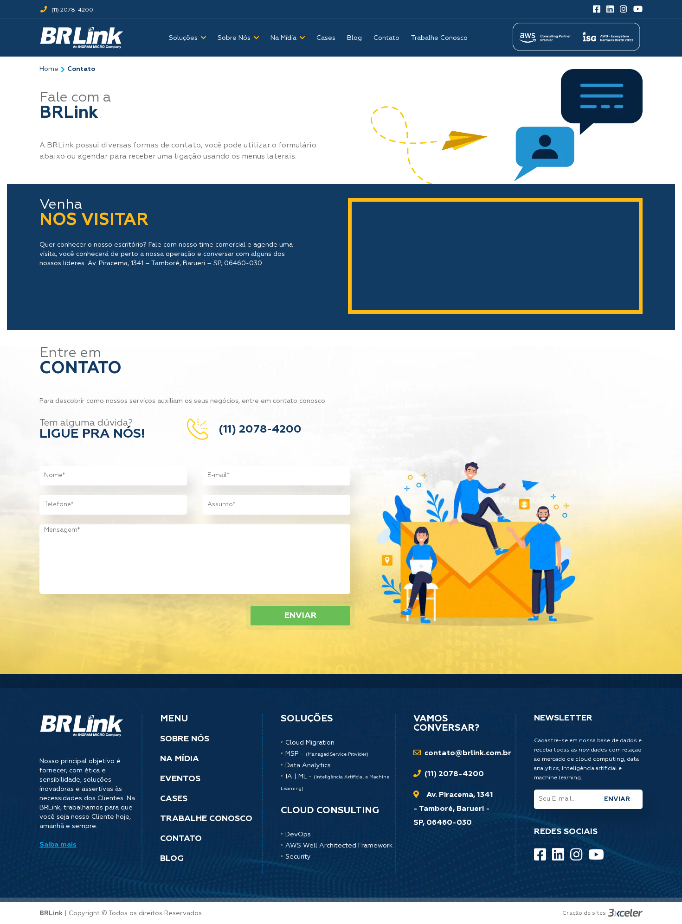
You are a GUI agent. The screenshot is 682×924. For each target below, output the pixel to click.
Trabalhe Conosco (439, 38)
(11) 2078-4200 (71, 10)
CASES (173, 799)
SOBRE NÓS (184, 739)
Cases (325, 38)
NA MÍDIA (179, 759)
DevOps (298, 834)
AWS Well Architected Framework (338, 845)
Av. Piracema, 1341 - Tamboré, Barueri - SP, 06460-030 (453, 809)
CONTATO (181, 839)
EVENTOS (180, 779)
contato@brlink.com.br (468, 753)
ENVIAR (300, 616)
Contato (386, 38)
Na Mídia (283, 38)
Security (298, 857)
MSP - (326, 754)
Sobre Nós (234, 38)
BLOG (172, 858)
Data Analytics (308, 765)
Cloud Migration (310, 742)
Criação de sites (584, 913)
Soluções (183, 38)
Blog (354, 38)
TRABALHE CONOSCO (206, 819)
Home (48, 69)
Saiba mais (58, 844)
